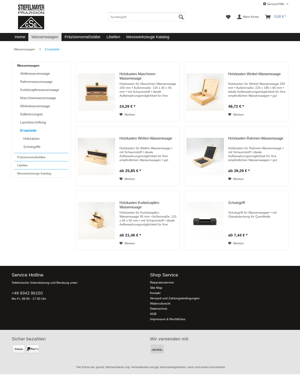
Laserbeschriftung (33, 122)
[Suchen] (181, 17)
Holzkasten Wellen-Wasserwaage (145, 138)
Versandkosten (140, 367)
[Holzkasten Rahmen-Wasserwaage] (205, 156)
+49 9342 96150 (27, 293)
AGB (153, 314)
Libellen (22, 165)
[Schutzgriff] (205, 220)
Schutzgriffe (31, 147)
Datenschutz (158, 308)
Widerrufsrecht (160, 303)
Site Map (156, 287)
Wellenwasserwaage (35, 73)
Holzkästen (31, 138)
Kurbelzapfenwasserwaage (39, 90)
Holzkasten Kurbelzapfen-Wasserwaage (139, 205)
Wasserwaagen (28, 65)
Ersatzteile (28, 130)
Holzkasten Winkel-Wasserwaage (254, 74)
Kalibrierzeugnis (31, 114)
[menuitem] (147, 17)
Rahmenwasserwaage (36, 82)
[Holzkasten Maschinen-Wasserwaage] (96, 91)
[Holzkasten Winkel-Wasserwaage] (205, 91)
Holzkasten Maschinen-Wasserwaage (137, 76)
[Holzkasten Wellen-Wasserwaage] (96, 156)
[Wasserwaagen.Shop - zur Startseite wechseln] (31, 17)
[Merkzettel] (228, 17)
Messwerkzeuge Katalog (34, 173)
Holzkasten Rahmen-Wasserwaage (255, 138)
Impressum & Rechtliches (167, 319)
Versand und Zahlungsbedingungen (175, 298)
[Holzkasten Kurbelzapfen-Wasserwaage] (96, 220)
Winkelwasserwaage (35, 106)
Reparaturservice (162, 282)
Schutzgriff (236, 203)
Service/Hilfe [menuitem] (275, 4)
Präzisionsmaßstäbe (31, 157)
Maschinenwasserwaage (38, 98)
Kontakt (155, 293)
